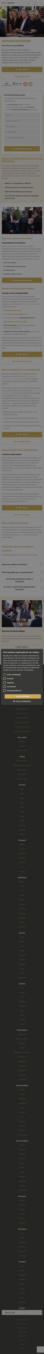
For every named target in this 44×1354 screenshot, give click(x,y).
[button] (22, 701)
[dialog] (22, 677)
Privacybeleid (28, 670)
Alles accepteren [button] (22, 696)
